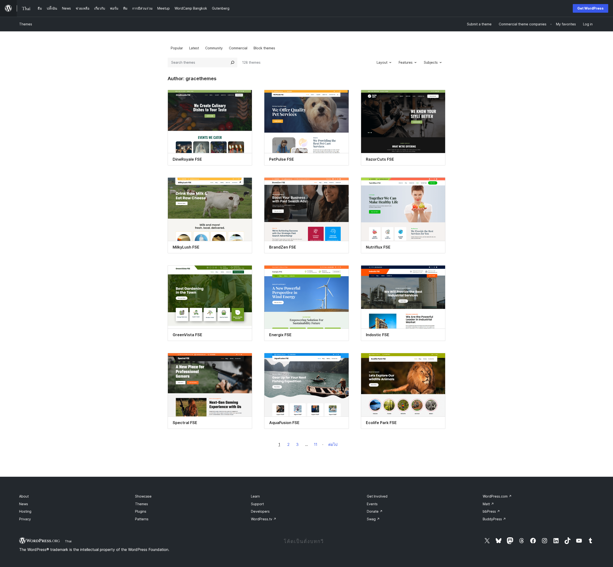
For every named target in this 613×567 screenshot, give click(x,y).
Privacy (25, 519)
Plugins (140, 511)
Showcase (143, 496)
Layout (382, 62)
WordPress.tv (263, 519)
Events (372, 504)
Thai (68, 541)
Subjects (431, 62)
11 (315, 444)
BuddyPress (494, 519)
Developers (260, 511)
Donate (375, 511)
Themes (25, 24)
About (24, 496)
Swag (373, 519)
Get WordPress (590, 8)
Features (406, 62)
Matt (488, 504)
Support (257, 504)
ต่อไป (332, 444)
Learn (255, 496)
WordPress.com (497, 496)
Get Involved (377, 496)
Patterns (141, 519)
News (23, 504)
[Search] (232, 62)
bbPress (491, 511)
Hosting (25, 511)
